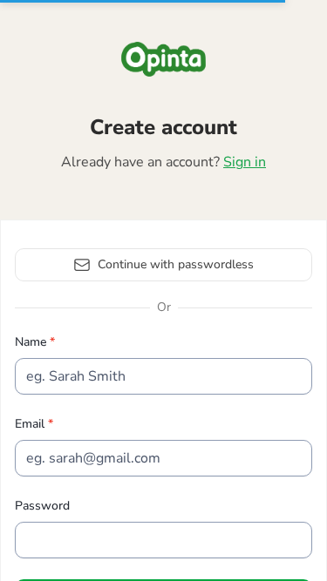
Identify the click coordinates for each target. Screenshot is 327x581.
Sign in (244, 162)
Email (31, 423)
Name (32, 342)
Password (42, 505)
